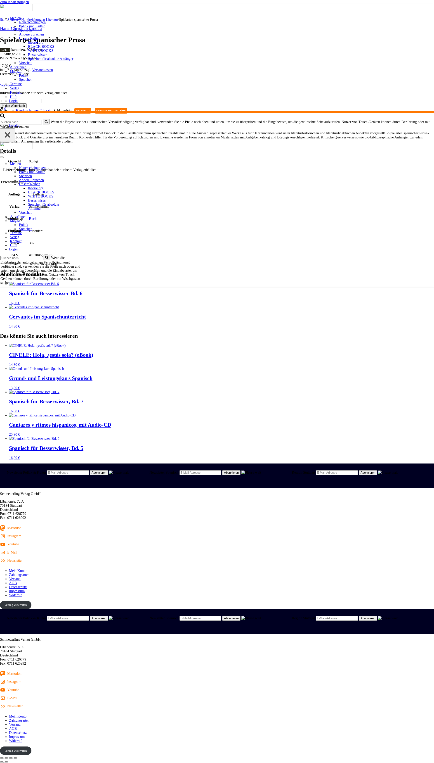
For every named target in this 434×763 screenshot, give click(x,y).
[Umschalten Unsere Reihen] (79, 184)
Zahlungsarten (19, 575)
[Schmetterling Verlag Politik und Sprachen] (217, 8)
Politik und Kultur (32, 26)
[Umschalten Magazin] (79, 221)
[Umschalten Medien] (79, 164)
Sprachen (25, 79)
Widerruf (15, 595)
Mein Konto (17, 571)
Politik (23, 75)
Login (13, 101)
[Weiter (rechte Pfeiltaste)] (6, 762)
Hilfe (13, 97)
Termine (16, 84)
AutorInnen (18, 67)
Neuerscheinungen (32, 22)
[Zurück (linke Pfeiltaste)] (2, 762)
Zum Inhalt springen (14, 2)
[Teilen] (11, 758)
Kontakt (15, 92)
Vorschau (25, 63)
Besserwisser (37, 55)
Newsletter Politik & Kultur (26, 472)
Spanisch (25, 30)
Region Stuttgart (303, 472)
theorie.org (35, 42)
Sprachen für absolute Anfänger (50, 59)
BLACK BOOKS (41, 46)
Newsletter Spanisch (164, 472)
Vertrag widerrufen (15, 604)
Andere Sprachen (31, 34)
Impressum (17, 591)
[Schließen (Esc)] (15, 758)
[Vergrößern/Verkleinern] (2, 758)
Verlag (14, 88)
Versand (15, 579)
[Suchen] (2, 117)
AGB (13, 583)
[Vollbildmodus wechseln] (6, 758)
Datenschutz (18, 587)
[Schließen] (7, 135)
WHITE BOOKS (40, 50)
